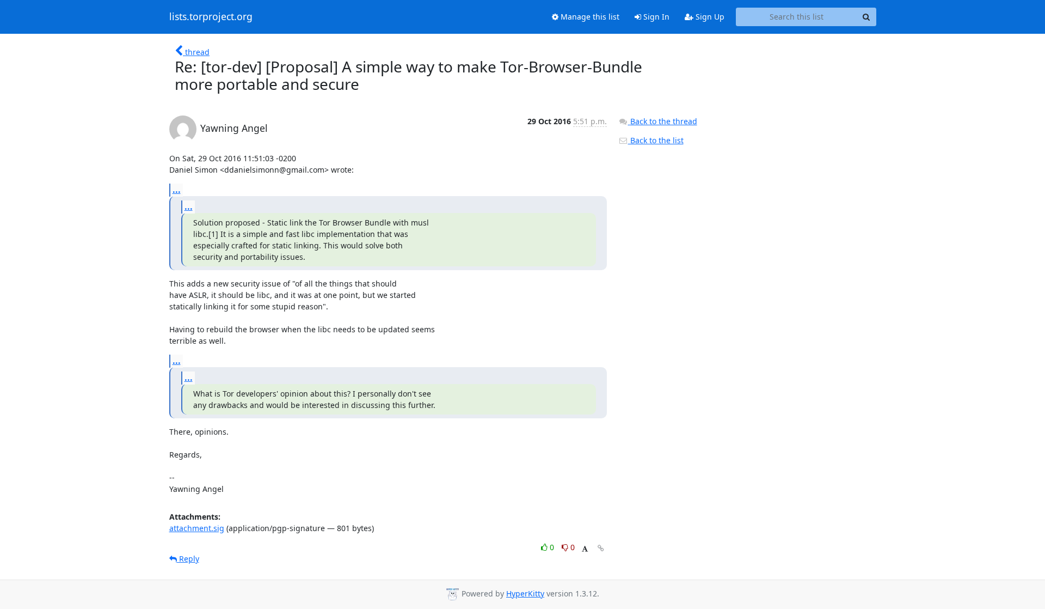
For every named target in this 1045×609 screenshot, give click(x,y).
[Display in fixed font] (584, 548)
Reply (188, 558)
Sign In (655, 16)
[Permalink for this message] (601, 548)
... (177, 190)
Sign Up (708, 16)
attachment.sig (196, 528)
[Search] (866, 17)
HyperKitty (525, 593)
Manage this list (588, 16)
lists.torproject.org (211, 16)
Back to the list (656, 140)
